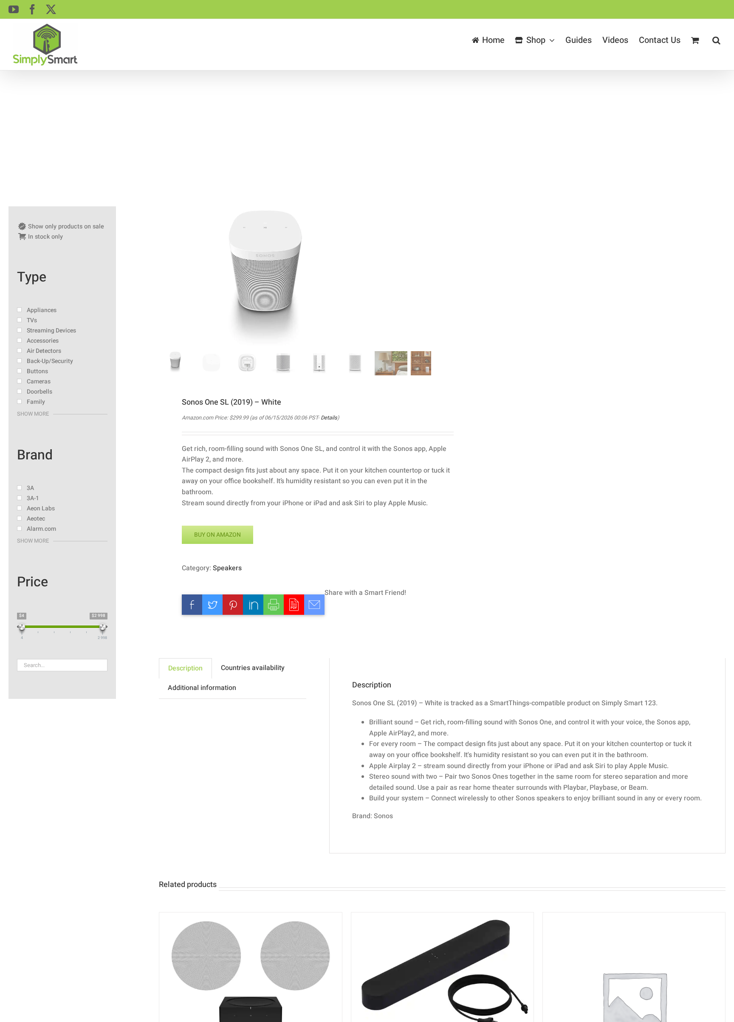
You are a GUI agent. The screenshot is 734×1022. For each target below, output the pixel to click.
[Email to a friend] (314, 604)
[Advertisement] (367, 134)
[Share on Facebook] (192, 604)
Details (329, 418)
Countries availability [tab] (253, 668)
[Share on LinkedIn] (253, 604)
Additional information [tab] (202, 688)
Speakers (227, 568)
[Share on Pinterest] (233, 604)
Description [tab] (185, 668)
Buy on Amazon (217, 534)
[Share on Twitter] (212, 604)
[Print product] (273, 604)
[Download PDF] (294, 604)
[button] (716, 40)
